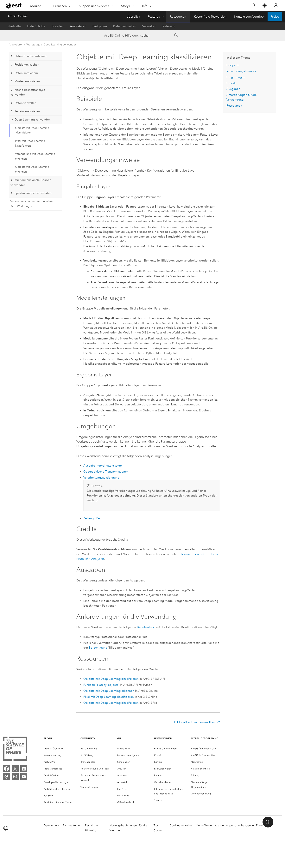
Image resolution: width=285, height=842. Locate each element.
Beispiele (232, 65)
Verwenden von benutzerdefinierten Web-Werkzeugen (32, 204)
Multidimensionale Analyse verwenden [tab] (30, 182)
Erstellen (58, 26)
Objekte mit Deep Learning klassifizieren (32, 130)
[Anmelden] (276, 5)
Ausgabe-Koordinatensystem (103, 465)
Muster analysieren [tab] (27, 81)
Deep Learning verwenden (60, 44)
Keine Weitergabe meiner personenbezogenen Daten (229, 825)
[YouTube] (23, 776)
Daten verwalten (124, 26)
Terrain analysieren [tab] (27, 111)
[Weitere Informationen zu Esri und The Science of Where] (15, 749)
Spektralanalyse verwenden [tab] (33, 193)
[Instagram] (15, 776)
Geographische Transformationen (106, 471)
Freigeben (99, 26)
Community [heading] (87, 738)
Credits (231, 83)
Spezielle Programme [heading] (204, 738)
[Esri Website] (14, 6)
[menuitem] (59, 748)
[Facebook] (6, 768)
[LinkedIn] (23, 768)
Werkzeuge (33, 44)
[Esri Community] (6, 776)
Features (154, 16)
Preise (275, 16)
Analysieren (78, 26)
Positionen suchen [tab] (27, 64)
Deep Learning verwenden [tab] (33, 119)
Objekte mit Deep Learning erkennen (32, 169)
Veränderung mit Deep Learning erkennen (35, 156)
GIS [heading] (119, 738)
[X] (15, 768)
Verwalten (149, 26)
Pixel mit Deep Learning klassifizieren (30, 143)
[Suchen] (253, 5)
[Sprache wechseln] (264, 5)
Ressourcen (178, 16)
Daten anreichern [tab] (26, 73)
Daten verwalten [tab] (25, 103)
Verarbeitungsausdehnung (101, 477)
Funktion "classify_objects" (101, 684)
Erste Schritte (36, 26)
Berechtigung (98, 647)
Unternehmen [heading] (163, 738)
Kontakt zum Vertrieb (249, 16)
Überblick (133, 16)
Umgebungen (235, 77)
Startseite (14, 26)
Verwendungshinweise (241, 71)
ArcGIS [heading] (48, 738)
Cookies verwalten (181, 825)
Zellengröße (91, 518)
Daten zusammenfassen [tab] (31, 56)
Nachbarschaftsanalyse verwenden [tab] (27, 92)
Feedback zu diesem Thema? (199, 722)
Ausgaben (233, 89)
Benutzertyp (145, 627)
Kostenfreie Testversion (210, 16)
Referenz (168, 26)
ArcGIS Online (18, 16)
